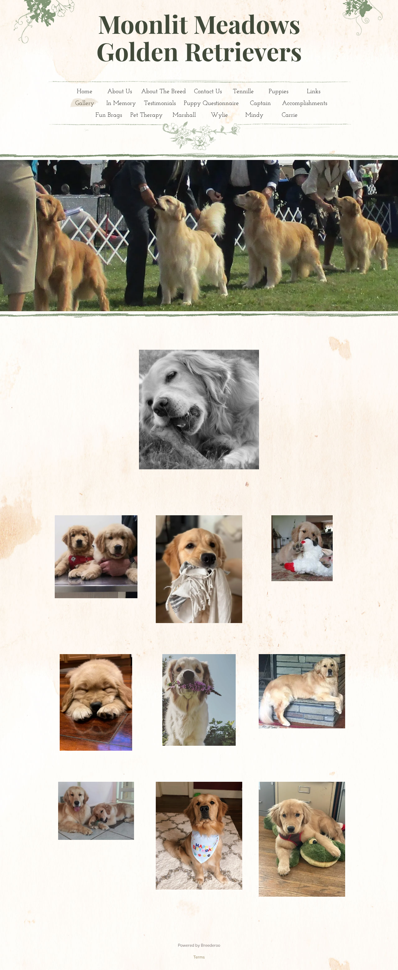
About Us (119, 92)
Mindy (254, 115)
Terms (199, 956)
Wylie (219, 115)
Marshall (184, 115)
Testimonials (160, 103)
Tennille (243, 92)
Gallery (84, 103)
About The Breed (163, 92)
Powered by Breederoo (199, 945)
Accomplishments (304, 103)
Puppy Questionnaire (211, 103)
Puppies (278, 92)
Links (313, 92)
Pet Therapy (146, 115)
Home (84, 92)
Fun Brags (108, 115)
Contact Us (208, 92)
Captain (260, 103)
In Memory (121, 103)
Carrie (290, 115)
